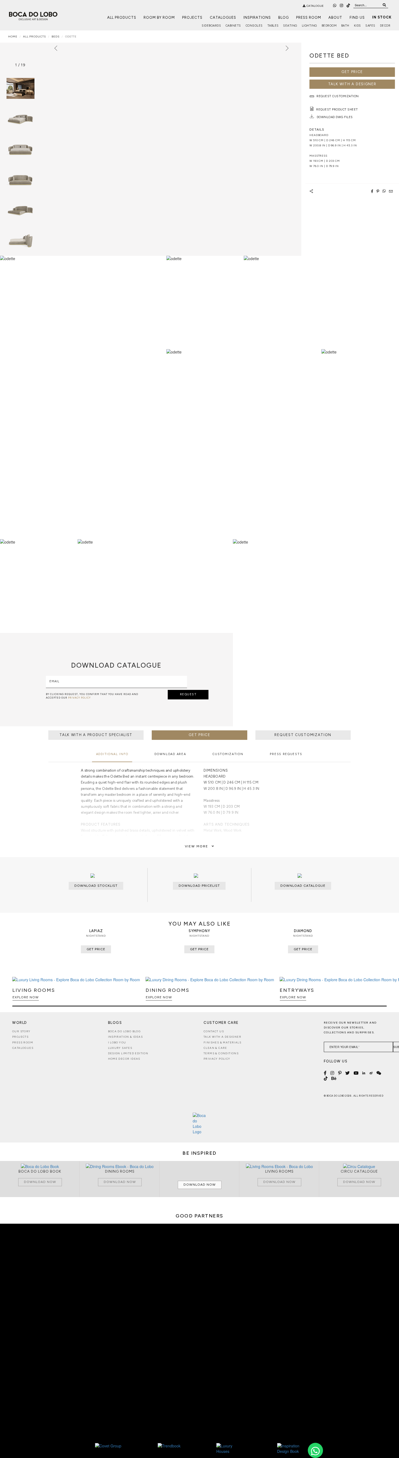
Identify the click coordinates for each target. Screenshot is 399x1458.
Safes (370, 25)
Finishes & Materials (222, 1042)
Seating (290, 25)
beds (55, 36)
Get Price (352, 72)
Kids (357, 25)
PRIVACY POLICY (79, 697)
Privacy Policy (217, 1059)
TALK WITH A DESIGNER (352, 84)
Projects (192, 17)
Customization (228, 754)
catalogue (315, 6)
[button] (381, 994)
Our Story (21, 1031)
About (335, 17)
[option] (20, 119)
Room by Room (159, 17)
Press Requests (286, 754)
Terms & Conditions (221, 1053)
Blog (283, 17)
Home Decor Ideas (124, 1059)
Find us (357, 17)
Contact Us (214, 1031)
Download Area (170, 754)
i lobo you (117, 1042)
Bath (345, 25)
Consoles (254, 25)
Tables (273, 25)
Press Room (308, 17)
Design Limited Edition (128, 1053)
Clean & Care (215, 1048)
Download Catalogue (302, 886)
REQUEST (188, 694)
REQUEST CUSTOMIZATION (302, 735)
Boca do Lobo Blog (124, 1031)
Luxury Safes (120, 1048)
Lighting (309, 25)
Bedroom (329, 25)
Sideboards (211, 25)
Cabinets (233, 25)
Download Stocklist (96, 886)
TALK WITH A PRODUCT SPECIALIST (95, 735)
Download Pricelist (199, 886)
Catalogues (223, 17)
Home (12, 36)
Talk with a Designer (222, 1037)
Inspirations (257, 17)
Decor (385, 25)
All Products (121, 17)
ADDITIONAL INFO (112, 754)
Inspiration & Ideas (125, 1037)
